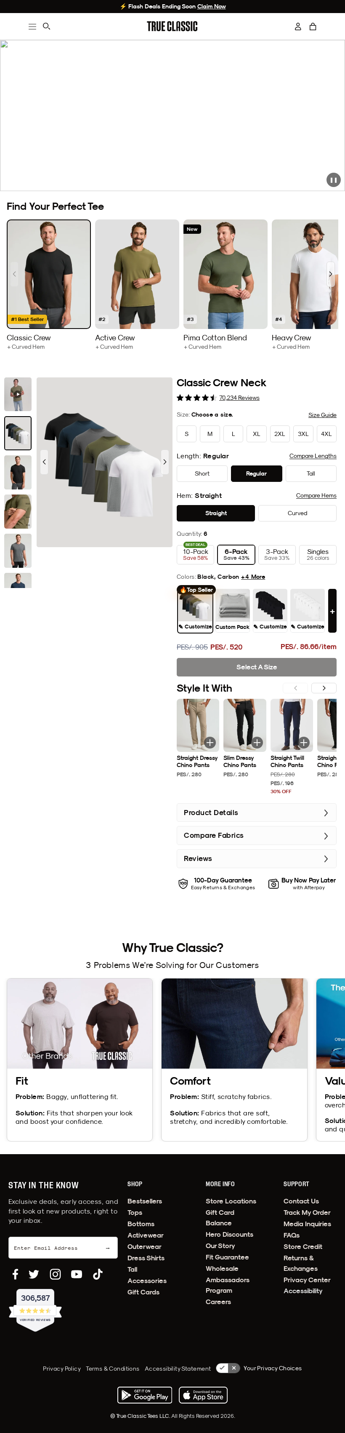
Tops (134, 1212)
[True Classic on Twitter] (34, 1274)
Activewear (145, 1235)
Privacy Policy (62, 1368)
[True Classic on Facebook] (15, 1274)
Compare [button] (313, 455)
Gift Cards (143, 1292)
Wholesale (222, 1268)
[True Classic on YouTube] (76, 1274)
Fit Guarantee (227, 1257)
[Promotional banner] (172, 115)
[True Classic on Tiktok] (98, 1274)
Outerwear (144, 1246)
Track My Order (307, 1212)
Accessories (147, 1280)
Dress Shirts (146, 1258)
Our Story (220, 1245)
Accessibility (303, 1290)
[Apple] (203, 1395)
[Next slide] (330, 274)
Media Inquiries (307, 1223)
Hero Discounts (229, 1234)
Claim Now (211, 6)
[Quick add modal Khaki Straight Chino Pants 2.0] (210, 743)
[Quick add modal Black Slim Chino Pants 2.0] (257, 743)
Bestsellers (144, 1201)
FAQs (292, 1235)
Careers (218, 1301)
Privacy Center (307, 1279)
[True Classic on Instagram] (55, 1274)
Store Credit (303, 1246)
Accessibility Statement (178, 1368)
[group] (49, 284)
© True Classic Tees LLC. (140, 1415)
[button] (313, 26)
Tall (132, 1269)
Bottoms (140, 1223)
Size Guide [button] (322, 415)
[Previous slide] (14, 274)
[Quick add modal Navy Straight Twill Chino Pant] (304, 743)
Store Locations (231, 1201)
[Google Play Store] (144, 1395)
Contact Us (301, 1201)
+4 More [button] (253, 576)
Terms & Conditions (113, 1368)
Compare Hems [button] (316, 495)
